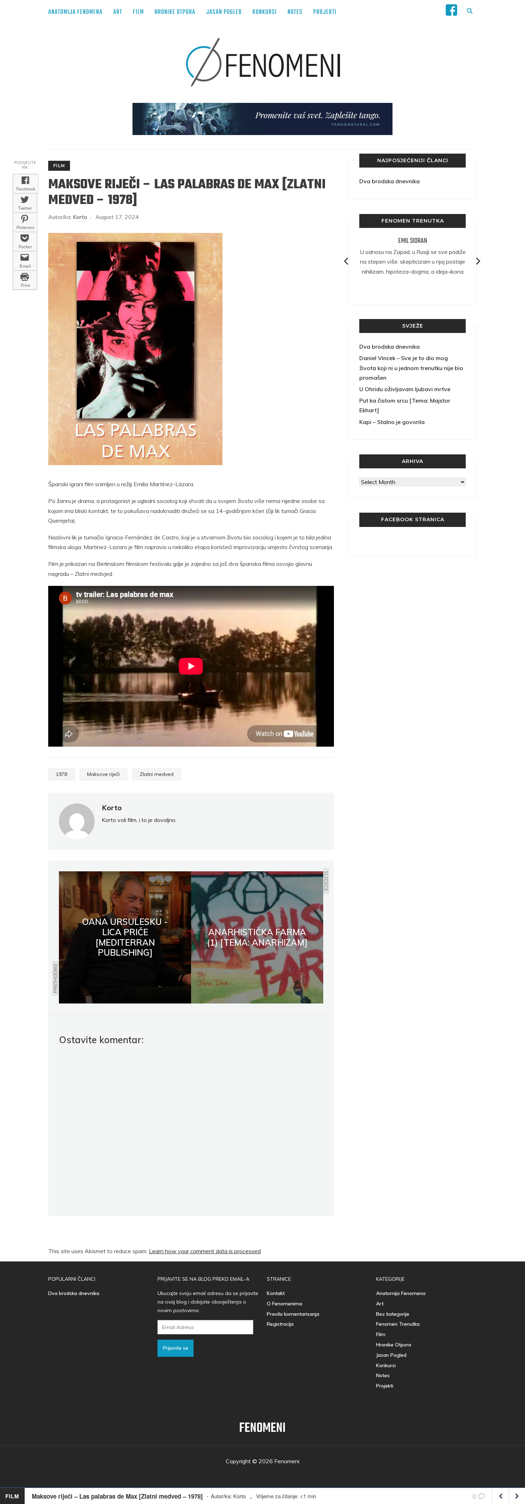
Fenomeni (262, 1428)
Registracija (280, 1324)
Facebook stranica (412, 519)
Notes (295, 12)
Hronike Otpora (175, 12)
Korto (80, 216)
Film (138, 12)
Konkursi (264, 12)
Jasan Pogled (224, 12)
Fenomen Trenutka (398, 1324)
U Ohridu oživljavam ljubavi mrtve (404, 389)
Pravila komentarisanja (293, 1314)
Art (117, 12)
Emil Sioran (412, 240)
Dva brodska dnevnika (389, 181)
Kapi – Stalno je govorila (392, 421)
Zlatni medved (157, 774)
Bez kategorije (392, 1314)
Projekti (324, 12)
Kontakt (276, 1293)
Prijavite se (175, 1348)
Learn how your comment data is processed (205, 1251)
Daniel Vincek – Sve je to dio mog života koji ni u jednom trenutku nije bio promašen (411, 367)
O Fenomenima (284, 1303)
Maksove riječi (103, 774)
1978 (61, 774)
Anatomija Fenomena (75, 12)
